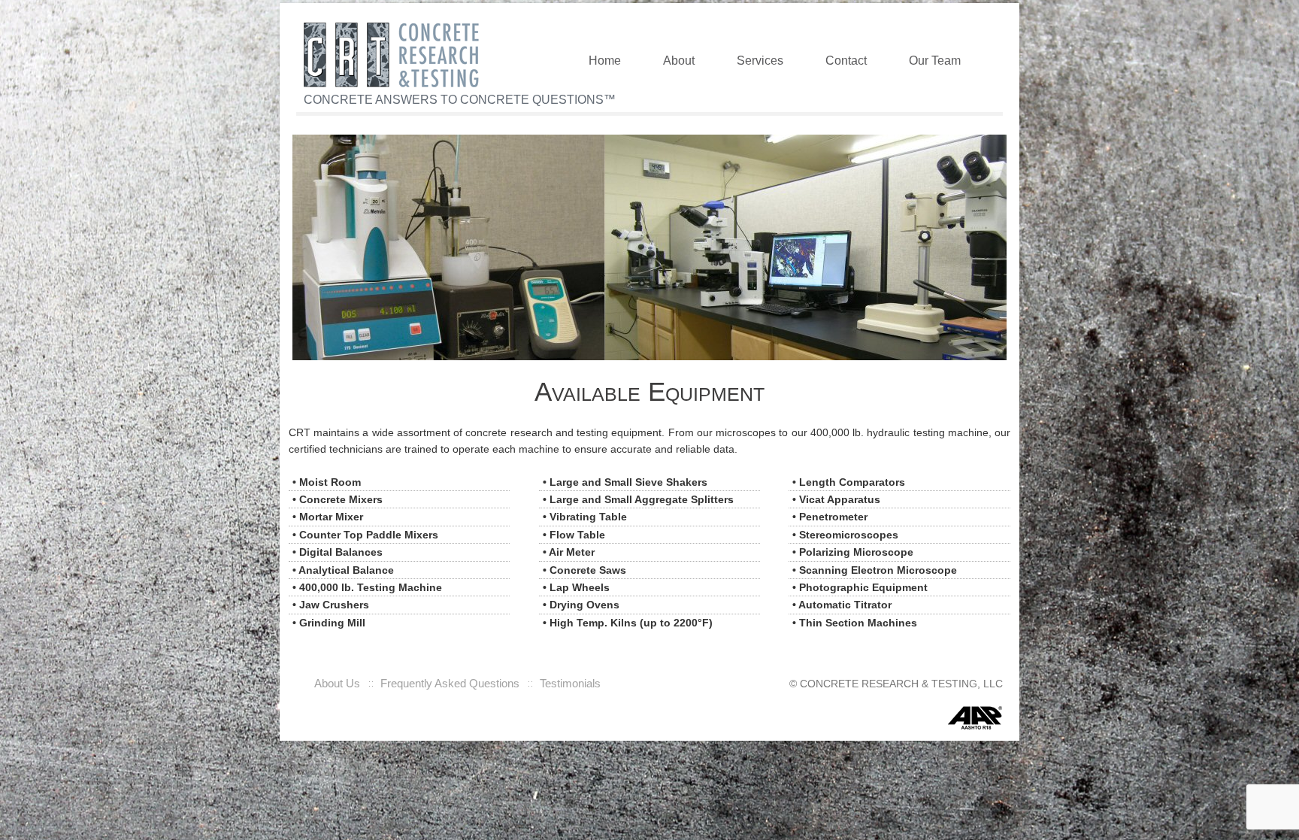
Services (760, 60)
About (679, 60)
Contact (846, 60)
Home (605, 60)
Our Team (935, 60)
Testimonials (570, 683)
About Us (337, 683)
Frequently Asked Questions (449, 683)
